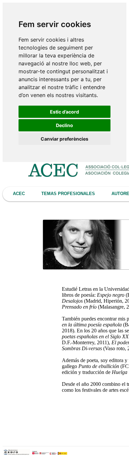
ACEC (19, 193)
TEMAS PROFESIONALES (68, 193)
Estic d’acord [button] (64, 112)
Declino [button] (64, 125)
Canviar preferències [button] (64, 139)
